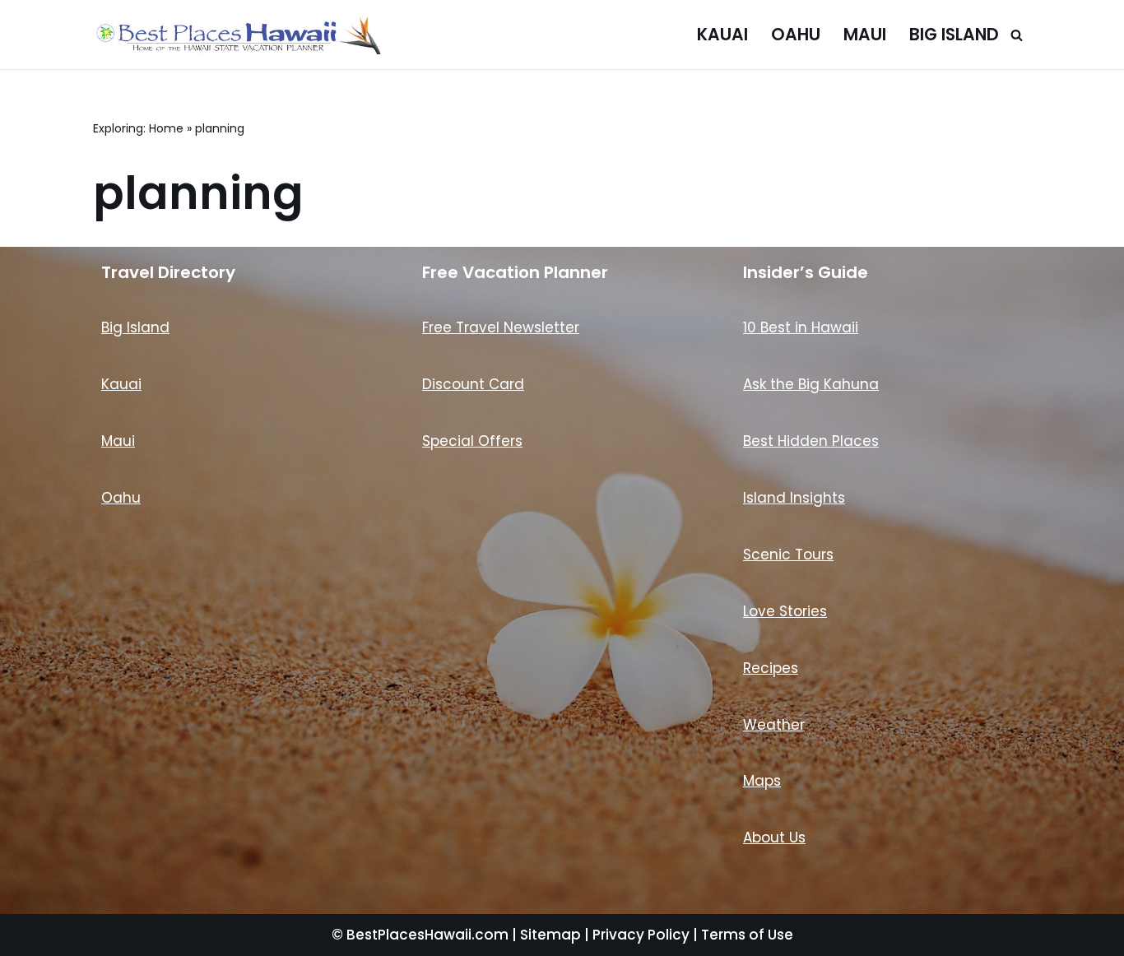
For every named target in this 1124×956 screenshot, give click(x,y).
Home (166, 128)
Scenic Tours (788, 554)
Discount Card (473, 384)
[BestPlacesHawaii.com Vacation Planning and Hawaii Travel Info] (237, 34)
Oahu (795, 34)
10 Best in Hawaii (800, 327)
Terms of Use (747, 934)
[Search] (1016, 35)
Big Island (954, 34)
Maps (762, 781)
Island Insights (794, 498)
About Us (774, 837)
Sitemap (550, 934)
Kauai (722, 34)
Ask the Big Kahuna (811, 384)
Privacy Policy (641, 934)
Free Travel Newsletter (500, 327)
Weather (774, 725)
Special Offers (472, 441)
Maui (864, 34)
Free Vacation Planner (515, 272)
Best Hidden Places (811, 441)
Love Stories (785, 611)
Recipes (770, 668)
